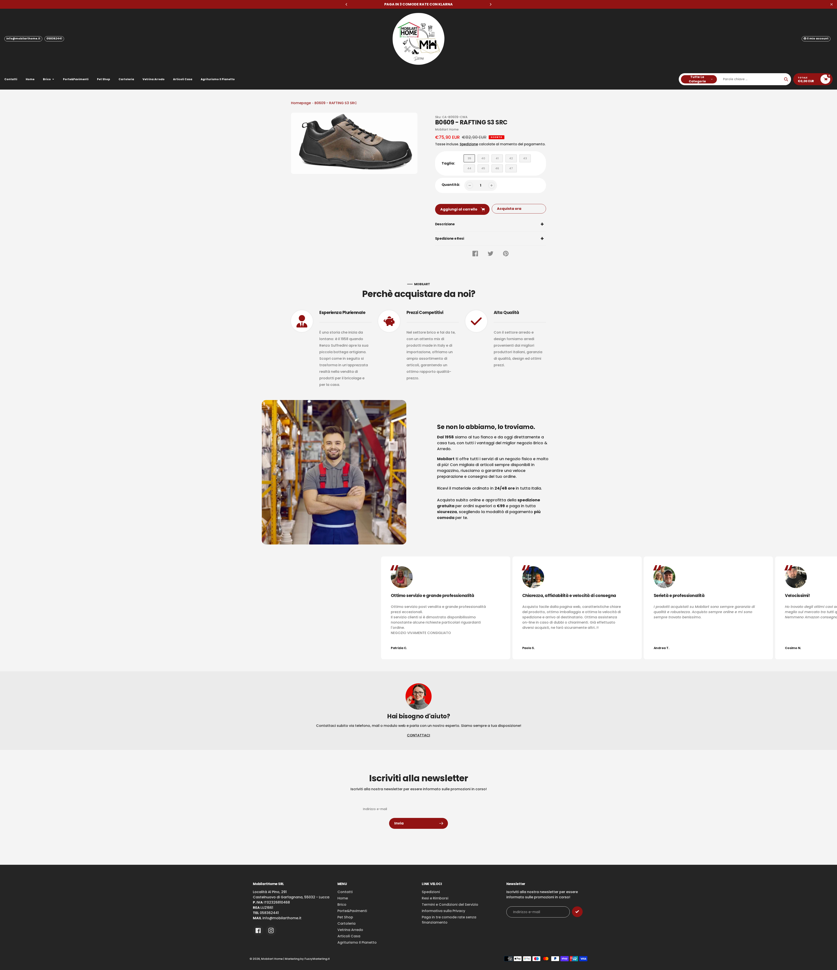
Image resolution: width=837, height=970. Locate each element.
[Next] (490, 4)
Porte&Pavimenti (352, 910)
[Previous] (346, 4)
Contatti (345, 891)
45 (483, 168)
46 (497, 168)
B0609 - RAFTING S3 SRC (336, 102)
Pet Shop (345, 917)
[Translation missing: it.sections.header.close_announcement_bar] (831, 4)
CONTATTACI (418, 735)
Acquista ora (509, 208)
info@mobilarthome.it (23, 38)
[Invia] (577, 911)
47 (511, 168)
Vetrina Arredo (350, 929)
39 (469, 158)
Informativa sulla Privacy (443, 910)
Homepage (301, 102)
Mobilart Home (272, 959)
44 (469, 168)
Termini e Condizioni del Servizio (450, 904)
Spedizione (469, 144)
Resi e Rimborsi (435, 898)
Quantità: (451, 184)
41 (497, 158)
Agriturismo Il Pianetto (357, 942)
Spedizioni (431, 891)
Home (342, 898)
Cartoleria (346, 923)
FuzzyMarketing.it (317, 959)
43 (525, 158)
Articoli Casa (348, 936)
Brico (341, 904)
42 (511, 158)
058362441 (54, 38)
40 (483, 158)
